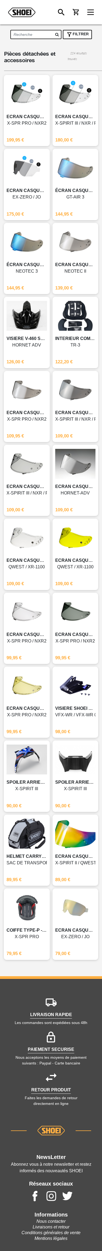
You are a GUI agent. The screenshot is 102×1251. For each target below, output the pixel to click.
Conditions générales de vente (51, 1232)
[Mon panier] (76, 12)
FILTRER (81, 34)
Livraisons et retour (51, 1227)
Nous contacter (51, 1221)
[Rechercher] (61, 12)
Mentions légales (51, 1238)
